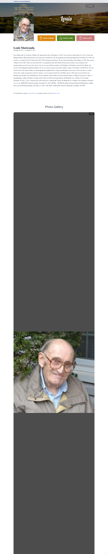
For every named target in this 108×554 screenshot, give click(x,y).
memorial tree (33, 93)
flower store (56, 93)
